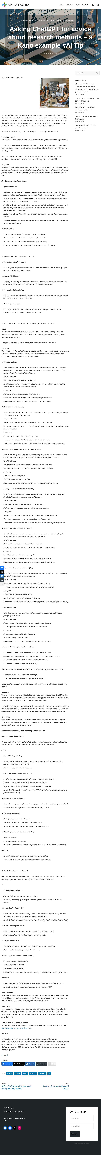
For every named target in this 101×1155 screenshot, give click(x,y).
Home (61, 5)
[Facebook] (10, 1128)
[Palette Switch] (93, 5)
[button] (73, 4)
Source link (5, 1055)
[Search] (98, 5)
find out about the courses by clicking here (16, 1028)
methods (33, 1073)
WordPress (19, 1152)
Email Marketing (78, 1143)
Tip (49, 1073)
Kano (25, 1073)
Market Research (56, 53)
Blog (78, 5)
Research (42, 1073)
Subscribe (74, 1134)
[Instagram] (19, 1128)
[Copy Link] (2, 580)
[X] (14, 1128)
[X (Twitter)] (2, 572)
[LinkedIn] (5, 1128)
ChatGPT (17, 1073)
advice (9, 1073)
